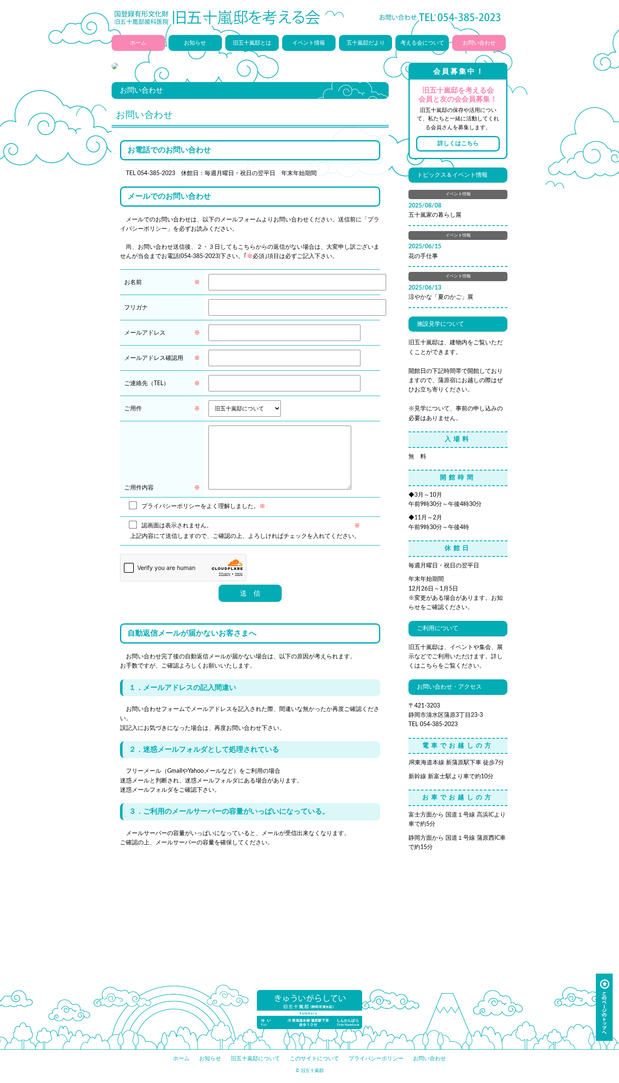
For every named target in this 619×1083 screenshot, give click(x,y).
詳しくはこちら (458, 143)
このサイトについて (314, 1058)
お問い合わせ (479, 42)
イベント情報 (308, 42)
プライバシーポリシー (376, 1058)
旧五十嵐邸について (255, 1058)
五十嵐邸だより (366, 42)
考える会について (422, 42)
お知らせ (195, 42)
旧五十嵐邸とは (252, 42)
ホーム (138, 42)
